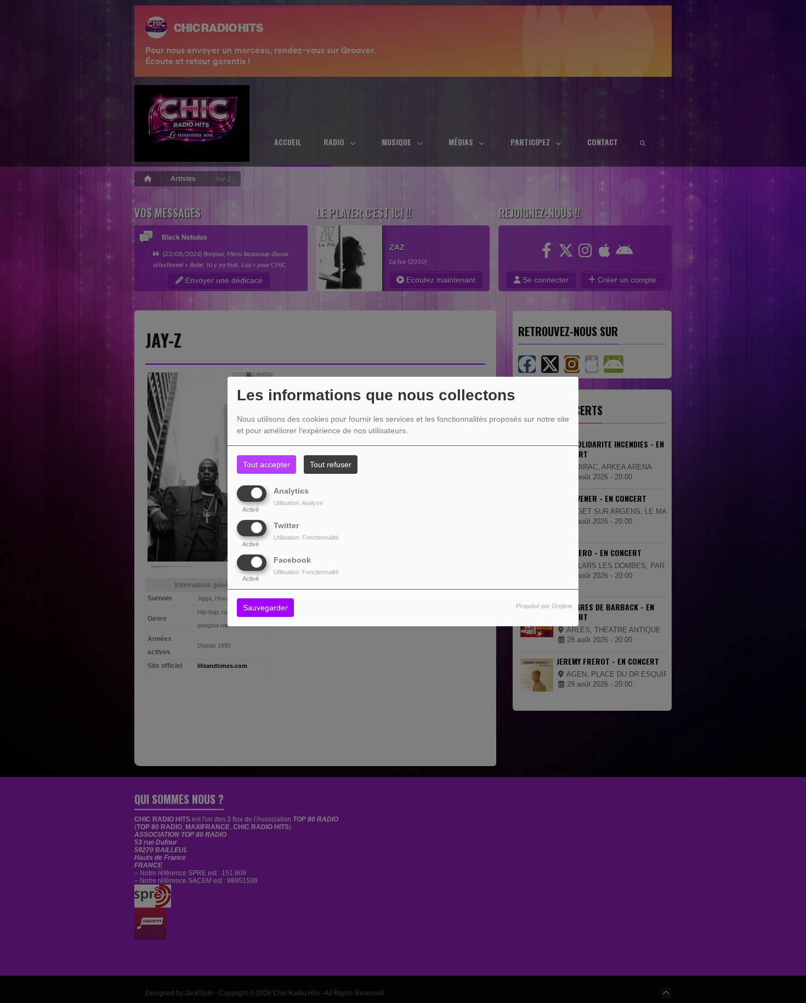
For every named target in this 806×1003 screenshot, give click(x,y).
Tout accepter (266, 464)
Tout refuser (330, 464)
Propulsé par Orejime (544, 606)
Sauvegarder (265, 608)
